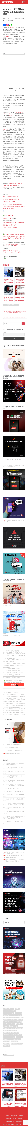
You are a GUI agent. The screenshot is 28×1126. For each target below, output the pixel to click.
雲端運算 (6, 1045)
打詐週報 (6, 1024)
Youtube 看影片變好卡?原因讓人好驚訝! (12, 701)
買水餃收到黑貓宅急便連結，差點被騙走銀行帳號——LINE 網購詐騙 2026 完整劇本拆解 (13, 804)
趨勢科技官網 (19, 1121)
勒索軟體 (6, 1019)
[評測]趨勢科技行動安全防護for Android (12, 225)
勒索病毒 (21, 1017)
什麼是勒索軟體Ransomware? (10, 196)
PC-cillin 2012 (7, 246)
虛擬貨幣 (13, 1034)
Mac (19, 1015)
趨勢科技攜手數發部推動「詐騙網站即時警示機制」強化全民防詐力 (13, 781)
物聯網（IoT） (14, 1026)
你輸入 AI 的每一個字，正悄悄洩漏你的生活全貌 (13, 772)
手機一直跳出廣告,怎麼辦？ (9, 658)
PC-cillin (6, 1017)
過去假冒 (11, 115)
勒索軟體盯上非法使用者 (9, 201)
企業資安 (13, 1017)
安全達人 (6, 1021)
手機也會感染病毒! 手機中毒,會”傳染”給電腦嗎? (14, 700)
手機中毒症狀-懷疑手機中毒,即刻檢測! (12, 674)
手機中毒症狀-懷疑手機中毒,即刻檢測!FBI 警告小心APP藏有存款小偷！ (13, 465)
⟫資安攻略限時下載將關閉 (13, 861)
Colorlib (13, 1124)
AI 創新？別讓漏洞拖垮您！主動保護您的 (14, 859)
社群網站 (6, 1028)
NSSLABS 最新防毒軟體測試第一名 (12, 244)
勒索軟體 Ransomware (14, 304)
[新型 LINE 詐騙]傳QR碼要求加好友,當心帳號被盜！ (15, 712)
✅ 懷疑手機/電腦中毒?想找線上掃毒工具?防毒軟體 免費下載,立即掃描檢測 (13, 681)
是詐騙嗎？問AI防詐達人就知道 (10, 747)
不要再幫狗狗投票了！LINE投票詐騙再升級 (13, 750)
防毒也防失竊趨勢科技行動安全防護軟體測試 (13, 222)
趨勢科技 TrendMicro (19, 18)
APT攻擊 (13, 1011)
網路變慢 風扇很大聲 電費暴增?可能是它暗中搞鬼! (15, 703)
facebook (18, 1013)
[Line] (10, 25)
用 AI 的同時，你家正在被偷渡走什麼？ (12, 789)
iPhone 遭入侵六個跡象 (8, 661)
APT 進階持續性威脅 (9, 1013)
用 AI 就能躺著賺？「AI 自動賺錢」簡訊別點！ (13, 822)
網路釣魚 (13, 1030)
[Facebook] (4, 25)
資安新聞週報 (16, 1039)
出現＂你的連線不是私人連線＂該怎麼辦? (13, 672)
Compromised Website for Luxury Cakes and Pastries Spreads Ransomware (12, 185)
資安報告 (12, 1037)
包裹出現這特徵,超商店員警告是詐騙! (12, 707)
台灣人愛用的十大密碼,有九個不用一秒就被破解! (14, 660)
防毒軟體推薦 (14, 1115)
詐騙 (19, 1034)
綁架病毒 (13, 1028)
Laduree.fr (6, 304)
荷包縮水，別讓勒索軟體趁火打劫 (11, 199)
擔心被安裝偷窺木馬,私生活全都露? (11, 677)
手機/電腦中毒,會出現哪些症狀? (10, 692)
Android (11, 1008)
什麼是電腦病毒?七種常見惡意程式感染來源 (13, 694)
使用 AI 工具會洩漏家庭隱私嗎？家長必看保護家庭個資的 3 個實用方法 (13, 763)
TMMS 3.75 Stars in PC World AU (11, 227)
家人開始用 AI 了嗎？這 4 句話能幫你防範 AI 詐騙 (13, 799)
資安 (6, 1037)
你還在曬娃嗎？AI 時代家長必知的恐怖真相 (13, 791)
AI (5, 1008)
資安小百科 (8, 1118)
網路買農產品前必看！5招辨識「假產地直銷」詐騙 (13, 795)
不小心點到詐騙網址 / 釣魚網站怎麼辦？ (12, 459)
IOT (14, 1015)
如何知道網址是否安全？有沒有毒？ (11, 650)
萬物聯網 (6, 1034)
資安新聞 (19, 1037)
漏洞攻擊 (19, 1024)
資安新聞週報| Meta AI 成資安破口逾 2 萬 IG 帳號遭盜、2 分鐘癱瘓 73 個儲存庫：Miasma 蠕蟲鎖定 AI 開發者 (14, 817)
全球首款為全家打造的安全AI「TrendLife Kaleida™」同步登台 (13, 768)
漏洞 (13, 1024)
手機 (12, 1021)
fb (5, 1015)
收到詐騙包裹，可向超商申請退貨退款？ (12, 744)
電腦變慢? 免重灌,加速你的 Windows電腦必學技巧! (15, 705)
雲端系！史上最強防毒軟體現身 (10, 250)
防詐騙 (14, 1118)
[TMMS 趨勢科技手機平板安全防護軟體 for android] (14, 212)
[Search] (23, 323)
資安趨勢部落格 (7, 2)
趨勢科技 (12, 27)
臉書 (17, 1032)
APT (17, 1008)
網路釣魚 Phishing (9, 1032)
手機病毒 (18, 1021)
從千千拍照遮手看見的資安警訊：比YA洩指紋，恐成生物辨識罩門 (13, 776)
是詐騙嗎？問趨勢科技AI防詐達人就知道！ (13, 652)
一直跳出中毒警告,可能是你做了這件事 (12, 670)
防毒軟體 (14, 1043)
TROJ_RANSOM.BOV (8, 36)
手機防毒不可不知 (7, 218)
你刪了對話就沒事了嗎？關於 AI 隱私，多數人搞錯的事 (13, 808)
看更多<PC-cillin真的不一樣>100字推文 (12, 252)
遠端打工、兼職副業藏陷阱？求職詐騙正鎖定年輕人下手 (13, 812)
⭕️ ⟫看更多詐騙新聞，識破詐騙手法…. (12, 753)
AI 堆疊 (5, 861)
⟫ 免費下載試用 (7, 606)
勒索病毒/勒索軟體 (9, 20)
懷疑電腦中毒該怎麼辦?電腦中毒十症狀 (12, 698)
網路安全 (20, 1028)
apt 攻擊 (6, 1011)
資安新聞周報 (7, 1039)
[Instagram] (7, 25)
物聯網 (6, 1026)
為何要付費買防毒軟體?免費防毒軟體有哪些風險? (14, 676)
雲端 (20, 1043)
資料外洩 (14, 1041)
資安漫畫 (7, 1041)
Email (4, 332)
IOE (9, 1015)
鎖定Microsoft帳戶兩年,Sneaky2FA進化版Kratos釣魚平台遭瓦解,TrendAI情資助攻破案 (13, 785)
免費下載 (15, 246)
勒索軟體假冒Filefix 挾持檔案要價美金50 (12, 204)
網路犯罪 (6, 1030)
